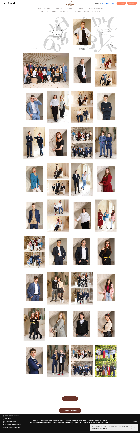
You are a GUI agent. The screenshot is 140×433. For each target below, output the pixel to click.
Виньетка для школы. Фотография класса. (52, 420)
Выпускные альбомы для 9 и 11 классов (40, 422)
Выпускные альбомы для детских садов (76, 420)
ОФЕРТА (107, 422)
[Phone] (5, 3)
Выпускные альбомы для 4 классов (98, 420)
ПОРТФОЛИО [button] (48, 8)
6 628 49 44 (109, 3)
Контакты (35, 420)
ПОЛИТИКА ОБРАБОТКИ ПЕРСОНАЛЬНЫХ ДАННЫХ (89, 422)
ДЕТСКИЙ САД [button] (70, 8)
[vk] (11, 3)
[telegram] (8, 3)
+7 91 (103, 3)
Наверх (134, 421)
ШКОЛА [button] (81, 8)
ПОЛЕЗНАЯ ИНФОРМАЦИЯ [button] (95, 8)
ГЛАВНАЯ (38, 8)
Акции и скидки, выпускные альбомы (63, 422)
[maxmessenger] (14, 3)
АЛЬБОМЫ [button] (59, 8)
